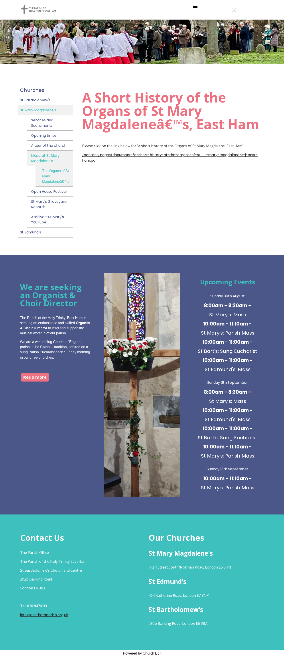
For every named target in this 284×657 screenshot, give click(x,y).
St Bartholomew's (35, 100)
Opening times (44, 135)
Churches (32, 90)
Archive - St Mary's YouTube (47, 219)
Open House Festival (49, 191)
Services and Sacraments (42, 123)
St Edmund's (30, 232)
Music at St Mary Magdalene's (45, 158)
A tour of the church (48, 145)
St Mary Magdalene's (38, 110)
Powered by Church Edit (142, 653)
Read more (35, 377)
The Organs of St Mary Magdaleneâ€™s (55, 176)
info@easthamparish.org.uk (44, 614)
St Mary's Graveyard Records (49, 204)
